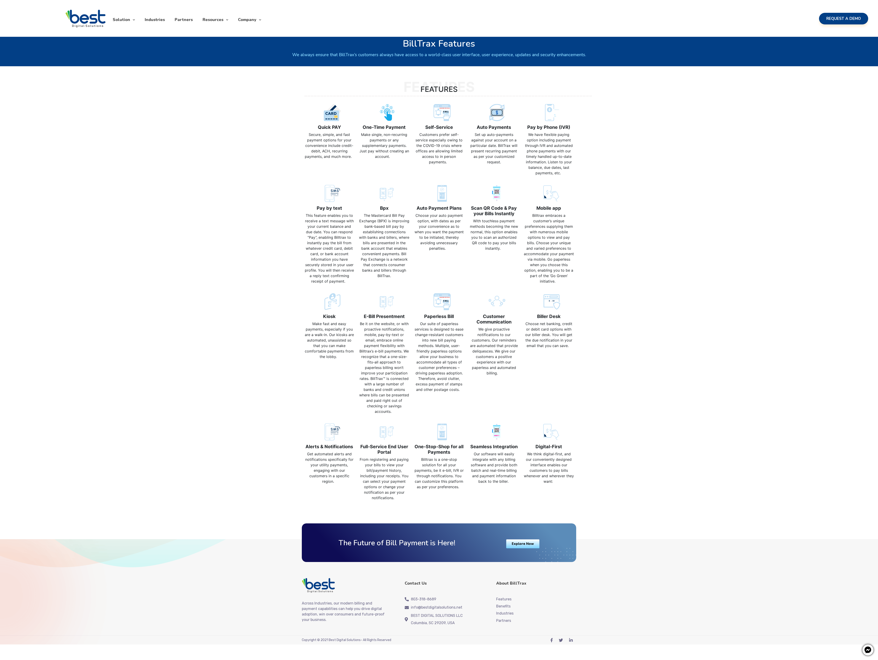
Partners (184, 19)
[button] (522, 543)
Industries (155, 19)
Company (247, 19)
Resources (213, 19)
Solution (121, 19)
